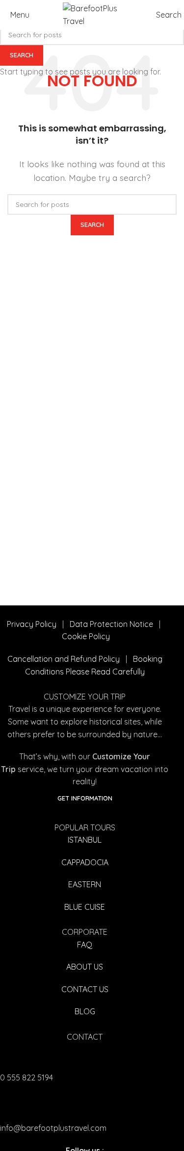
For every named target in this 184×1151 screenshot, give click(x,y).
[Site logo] (92, 14)
